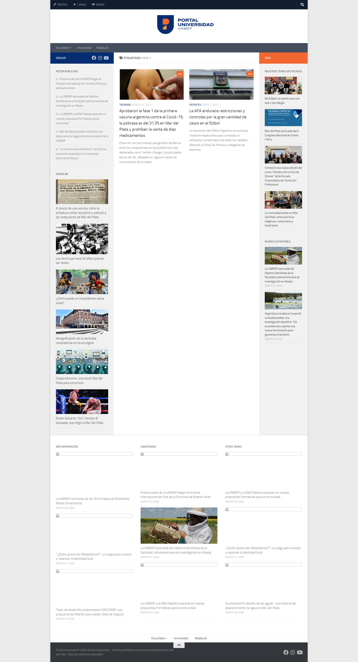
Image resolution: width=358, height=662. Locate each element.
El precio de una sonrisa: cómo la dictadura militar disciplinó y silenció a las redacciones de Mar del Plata (81, 212)
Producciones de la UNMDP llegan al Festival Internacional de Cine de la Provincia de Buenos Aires (81, 83)
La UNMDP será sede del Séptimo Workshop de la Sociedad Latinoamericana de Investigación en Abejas (82, 101)
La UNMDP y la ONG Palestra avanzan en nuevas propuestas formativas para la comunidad (81, 118)
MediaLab (102, 47)
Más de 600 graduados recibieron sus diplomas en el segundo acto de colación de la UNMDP (82, 136)
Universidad (84, 47)
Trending (125, 104)
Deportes (195, 104)
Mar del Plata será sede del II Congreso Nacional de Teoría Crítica (282, 135)
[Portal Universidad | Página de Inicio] (84, 26)
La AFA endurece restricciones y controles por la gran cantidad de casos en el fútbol (217, 117)
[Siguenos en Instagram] (100, 58)
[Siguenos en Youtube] (106, 58)
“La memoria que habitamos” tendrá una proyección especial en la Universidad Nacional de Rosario (81, 153)
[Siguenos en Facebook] (94, 58)
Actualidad (62, 47)
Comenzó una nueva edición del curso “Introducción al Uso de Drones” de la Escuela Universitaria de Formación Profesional (283, 176)
